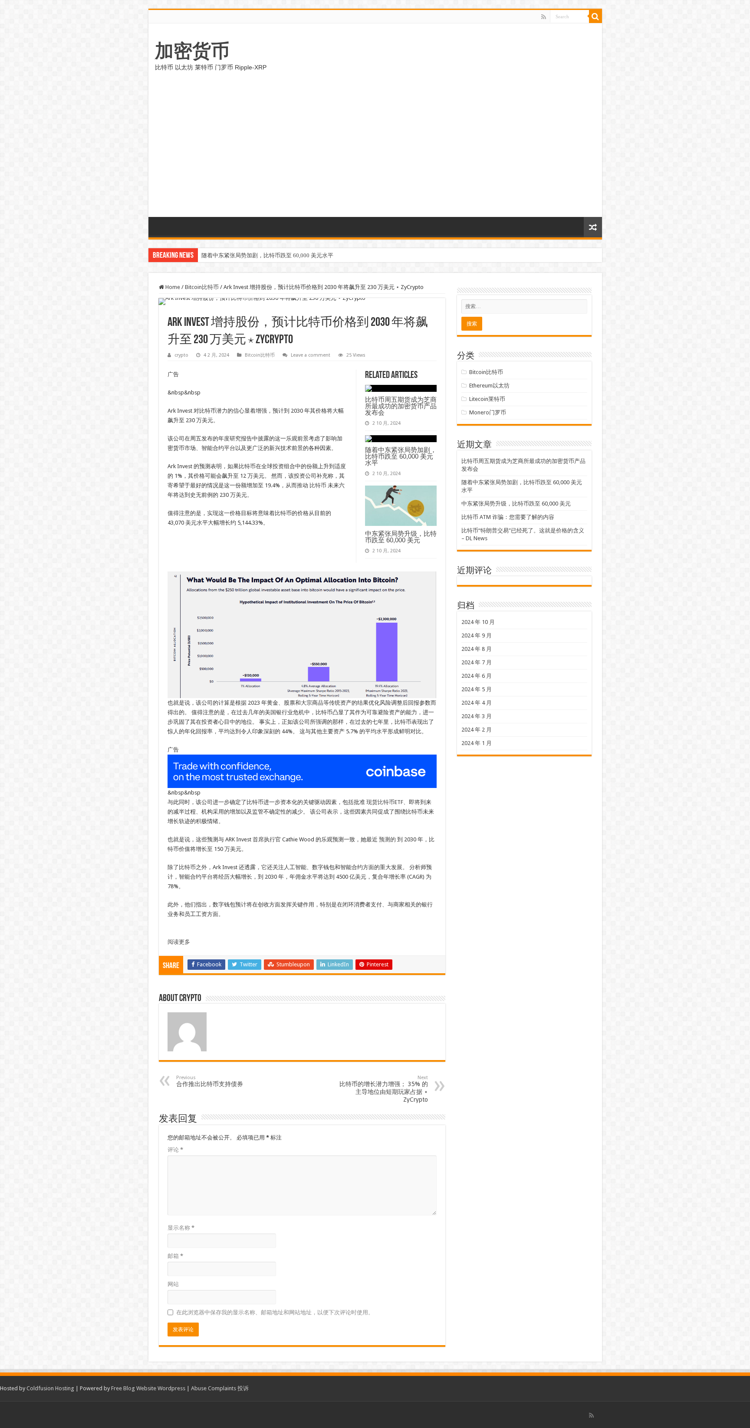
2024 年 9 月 (476, 635)
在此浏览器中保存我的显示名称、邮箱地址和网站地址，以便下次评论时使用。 (275, 1312)
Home (172, 287)
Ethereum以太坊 (489, 385)
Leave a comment (310, 355)
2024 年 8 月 (476, 649)
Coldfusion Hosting (50, 1388)
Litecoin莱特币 (487, 399)
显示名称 (181, 1227)
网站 (173, 1284)
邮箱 (175, 1256)
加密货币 (192, 50)
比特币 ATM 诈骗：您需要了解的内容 (507, 517)
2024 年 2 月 (476, 729)
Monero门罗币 (487, 412)
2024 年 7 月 (476, 662)
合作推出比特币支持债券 (209, 1081)
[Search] (595, 16)
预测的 (387, 839)
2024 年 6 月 (476, 676)
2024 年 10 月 (478, 622)
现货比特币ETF (384, 802)
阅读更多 (179, 942)
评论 (175, 1149)
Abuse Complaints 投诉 (220, 1388)
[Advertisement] (375, 152)
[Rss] (543, 17)
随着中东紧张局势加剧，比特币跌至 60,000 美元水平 (267, 255)
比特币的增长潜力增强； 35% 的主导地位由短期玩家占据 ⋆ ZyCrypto (383, 1089)
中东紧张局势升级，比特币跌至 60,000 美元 (401, 537)
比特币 (317, 485)
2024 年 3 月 (476, 716)
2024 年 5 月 (476, 689)
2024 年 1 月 (476, 743)
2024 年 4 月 (476, 702)
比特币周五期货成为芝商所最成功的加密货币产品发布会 (401, 406)
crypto (181, 355)
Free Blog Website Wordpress (148, 1388)
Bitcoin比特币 (202, 287)
